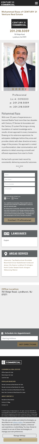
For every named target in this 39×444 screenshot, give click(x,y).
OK (20, 440)
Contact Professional (19, 220)
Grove (14, 263)
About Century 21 (8, 396)
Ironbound (29, 263)
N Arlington (29, 265)
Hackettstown (21, 263)
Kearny (15, 265)
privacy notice (18, 422)
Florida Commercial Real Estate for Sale (12, 384)
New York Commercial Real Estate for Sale (13, 390)
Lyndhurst (21, 265)
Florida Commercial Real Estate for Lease (13, 387)
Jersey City (8, 265)
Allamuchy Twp (9, 260)
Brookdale (28, 260)
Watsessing (8, 270)
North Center (9, 267)
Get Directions (27, 344)
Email (8, 198)
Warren (14, 270)
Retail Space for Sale (7, 375)
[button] (19, 333)
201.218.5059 (19, 31)
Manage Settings (19, 436)
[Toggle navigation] (36, 2)
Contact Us (5, 405)
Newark (16, 267)
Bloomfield (8, 263)
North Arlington (24, 267)
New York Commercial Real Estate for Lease (13, 392)
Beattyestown (20, 260)
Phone (16, 198)
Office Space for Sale (7, 372)
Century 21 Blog (6, 402)
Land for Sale (5, 377)
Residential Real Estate (8, 399)
